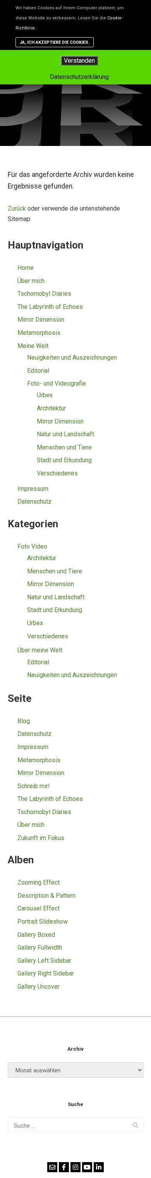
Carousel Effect (38, 908)
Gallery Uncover (38, 986)
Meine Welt (32, 346)
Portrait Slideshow (42, 921)
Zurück (17, 208)
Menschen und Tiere (64, 447)
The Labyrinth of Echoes (50, 306)
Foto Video (32, 546)
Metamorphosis (38, 332)
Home (25, 267)
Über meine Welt (39, 650)
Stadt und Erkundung (64, 460)
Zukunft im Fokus (40, 838)
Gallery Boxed (36, 934)
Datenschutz (34, 501)
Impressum (32, 488)
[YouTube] (87, 1167)
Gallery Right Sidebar (45, 973)
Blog (23, 721)
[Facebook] (64, 1167)
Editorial (38, 370)
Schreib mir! (33, 786)
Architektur (51, 408)
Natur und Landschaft (65, 434)
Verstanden (79, 60)
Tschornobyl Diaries (44, 293)
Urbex (45, 395)
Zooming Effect (38, 882)
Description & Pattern (46, 895)
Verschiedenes (57, 473)
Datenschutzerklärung (79, 77)
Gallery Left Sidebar (44, 960)
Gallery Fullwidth (39, 947)
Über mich (31, 281)
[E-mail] (52, 1167)
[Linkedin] (99, 1167)
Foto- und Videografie (56, 383)
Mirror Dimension (40, 319)
